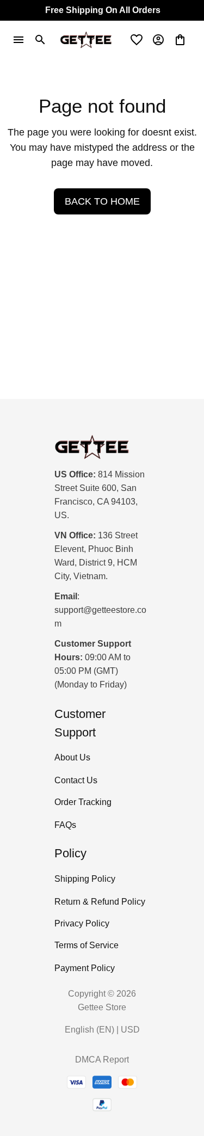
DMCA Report (102, 1059)
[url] (102, 617)
